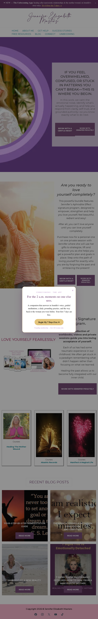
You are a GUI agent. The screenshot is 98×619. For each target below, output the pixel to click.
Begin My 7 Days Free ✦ (49, 322)
